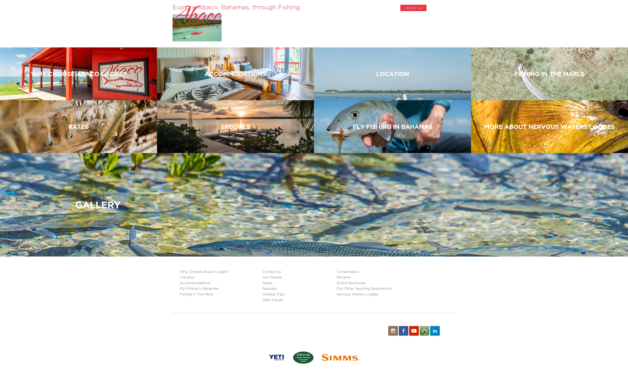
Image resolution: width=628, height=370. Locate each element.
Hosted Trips (273, 294)
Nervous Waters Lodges (357, 294)
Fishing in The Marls (196, 294)
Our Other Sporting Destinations (364, 288)
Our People (272, 277)
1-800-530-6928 (445, 7)
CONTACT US (413, 7)
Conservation (348, 272)
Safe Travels (272, 300)
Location (187, 277)
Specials (269, 288)
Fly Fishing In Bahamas (199, 288)
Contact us (271, 272)
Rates (267, 283)
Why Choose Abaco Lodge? (204, 272)
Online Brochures (351, 283)
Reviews (344, 277)
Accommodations (195, 283)
